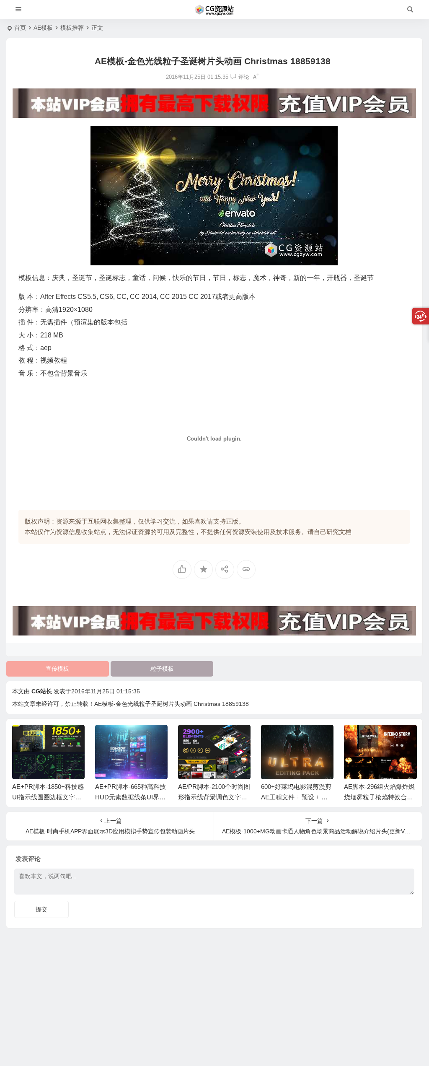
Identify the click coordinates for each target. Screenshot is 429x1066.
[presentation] (368, 738)
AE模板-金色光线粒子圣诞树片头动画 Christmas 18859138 (171, 703)
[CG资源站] (214, 9)
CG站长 (41, 691)
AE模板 (43, 27)
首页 (20, 27)
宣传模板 (57, 668)
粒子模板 (162, 668)
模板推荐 (72, 27)
